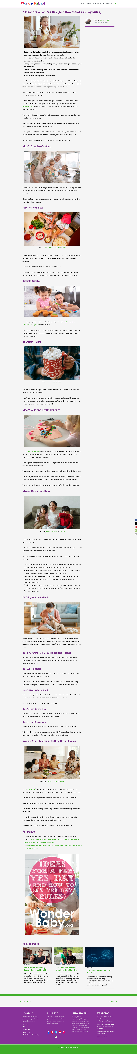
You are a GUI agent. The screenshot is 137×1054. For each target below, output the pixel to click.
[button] (115, 4)
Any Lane (52, 382)
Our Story (25, 1024)
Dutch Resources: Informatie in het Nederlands (105, 1032)
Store (24, 1027)
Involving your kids (29, 789)
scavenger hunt (28, 106)
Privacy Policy (26, 1032)
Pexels (63, 248)
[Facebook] (136, 520)
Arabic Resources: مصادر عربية (105, 1024)
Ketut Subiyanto (51, 532)
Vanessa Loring (51, 782)
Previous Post (25, 1001)
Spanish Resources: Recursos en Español (105, 1027)
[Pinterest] (136, 527)
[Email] (136, 534)
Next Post (112, 1001)
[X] (136, 523)
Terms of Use (26, 1029)
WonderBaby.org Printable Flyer (31, 1035)
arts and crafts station (32, 451)
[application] (111, 3)
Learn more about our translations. (103, 1037)
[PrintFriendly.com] (136, 530)
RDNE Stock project (52, 248)
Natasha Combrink (105, 20)
